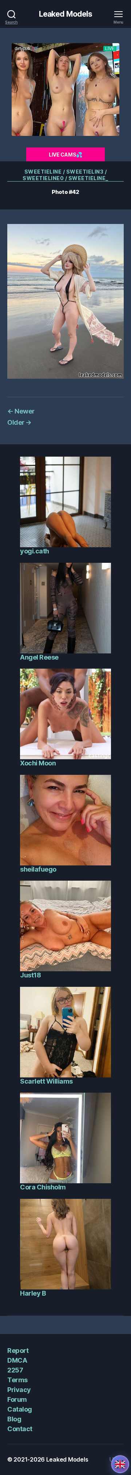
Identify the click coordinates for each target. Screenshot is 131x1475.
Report (17, 1350)
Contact (19, 1429)
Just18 (30, 975)
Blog (14, 1419)
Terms (17, 1380)
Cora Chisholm (43, 1187)
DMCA (17, 1360)
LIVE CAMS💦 (65, 154)
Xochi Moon (38, 763)
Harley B (33, 1293)
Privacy (19, 1389)
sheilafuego (38, 869)
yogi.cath (34, 551)
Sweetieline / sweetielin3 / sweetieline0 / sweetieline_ (65, 175)
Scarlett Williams (46, 1081)
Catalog (19, 1409)
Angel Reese (39, 657)
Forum (17, 1399)
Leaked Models (65, 14)
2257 (15, 1370)
